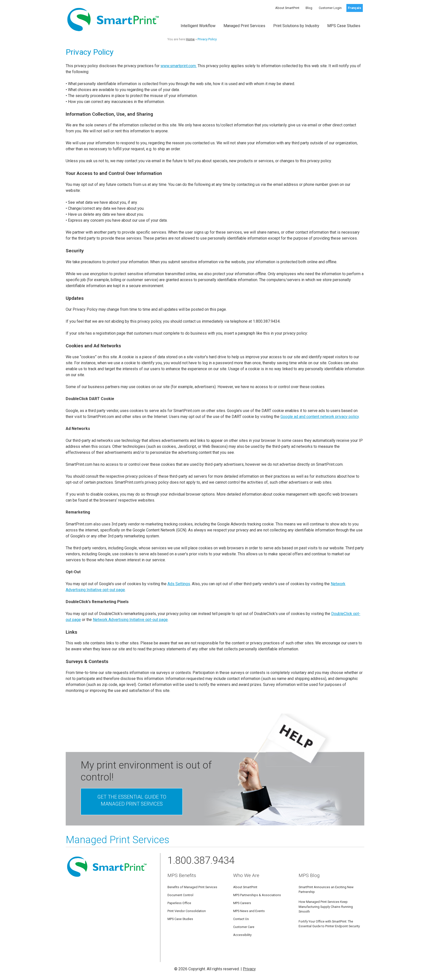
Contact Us (241, 919)
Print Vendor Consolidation (186, 911)
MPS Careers (242, 903)
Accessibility (242, 935)
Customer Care (243, 927)
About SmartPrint (287, 8)
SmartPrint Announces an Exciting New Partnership (326, 889)
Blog (309, 8)
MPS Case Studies (343, 25)
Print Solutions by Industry (296, 25)
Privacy (249, 969)
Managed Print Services (244, 25)
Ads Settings (178, 583)
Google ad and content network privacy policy (319, 416)
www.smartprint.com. (179, 65)
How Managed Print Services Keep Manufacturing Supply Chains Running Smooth (326, 906)
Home (190, 39)
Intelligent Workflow (198, 25)
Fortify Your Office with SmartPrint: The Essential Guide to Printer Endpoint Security (329, 924)
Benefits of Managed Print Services (192, 887)
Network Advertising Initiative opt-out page (130, 619)
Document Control (180, 895)
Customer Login (330, 8)
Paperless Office (179, 903)
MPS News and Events (249, 911)
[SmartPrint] (113, 34)
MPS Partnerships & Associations (257, 895)
